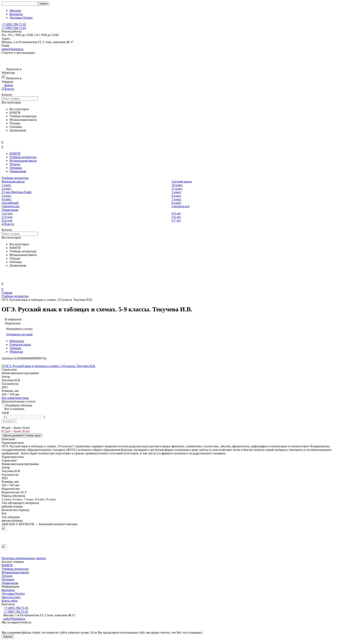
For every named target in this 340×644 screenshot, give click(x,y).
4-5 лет (176, 213)
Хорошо (7, 636)
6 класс (176, 195)
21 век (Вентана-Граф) (16, 192)
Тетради (14, 164)
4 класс (6, 199)
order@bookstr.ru (12, 49)
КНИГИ (14, 153)
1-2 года (7, 213)
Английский (10, 202)
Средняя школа (182, 181)
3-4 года (7, 220)
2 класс (6, 188)
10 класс (177, 185)
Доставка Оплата (20, 17)
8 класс (176, 202)
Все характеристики (15, 398)
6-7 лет (176, 220)
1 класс (6, 185)
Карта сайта (10, 600)
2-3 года (7, 217)
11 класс (177, 188)
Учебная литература (22, 157)
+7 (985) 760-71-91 (14, 28)
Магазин (15, 10)
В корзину (9, 421)
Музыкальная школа (23, 160)
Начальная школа (13, 181)
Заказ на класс (11, 597)
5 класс (176, 192)
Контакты (16, 14)
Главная (7, 292)
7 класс (176, 199)
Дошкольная (17, 171)
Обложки (15, 167)
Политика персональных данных (24, 558)
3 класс (6, 195)
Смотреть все (10, 206)
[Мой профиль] (4, 278)
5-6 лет (176, 217)
